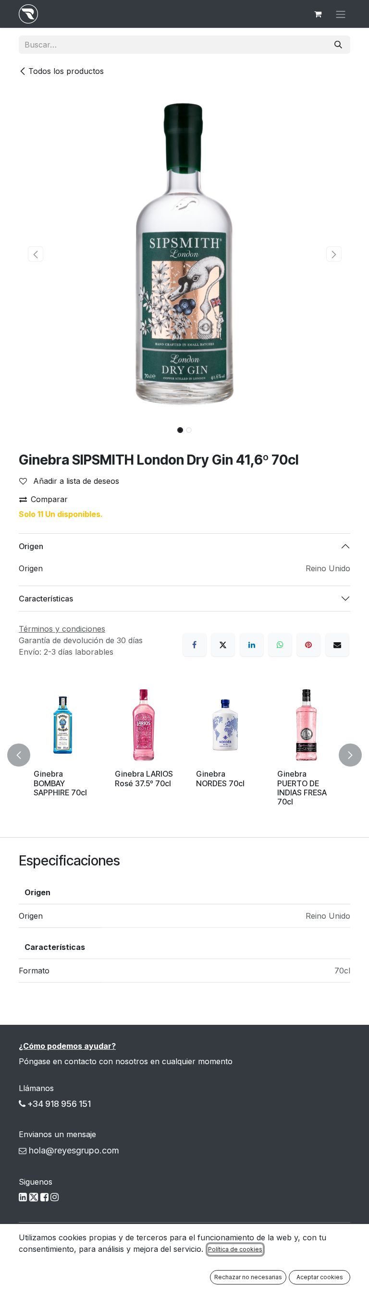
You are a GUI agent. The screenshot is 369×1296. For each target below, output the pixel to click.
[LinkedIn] (251, 644)
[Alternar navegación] (340, 14)
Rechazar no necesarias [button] (248, 1277)
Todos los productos (66, 71)
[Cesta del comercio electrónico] (317, 14)
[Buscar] (338, 45)
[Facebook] (194, 644)
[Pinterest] (308, 644)
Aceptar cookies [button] (319, 1277)
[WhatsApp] (280, 644)
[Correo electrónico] (337, 644)
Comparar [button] (49, 499)
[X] (222, 644)
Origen (31, 546)
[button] (35, 254)
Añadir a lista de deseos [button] (75, 481)
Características (46, 598)
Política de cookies (235, 1249)
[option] (184, 755)
